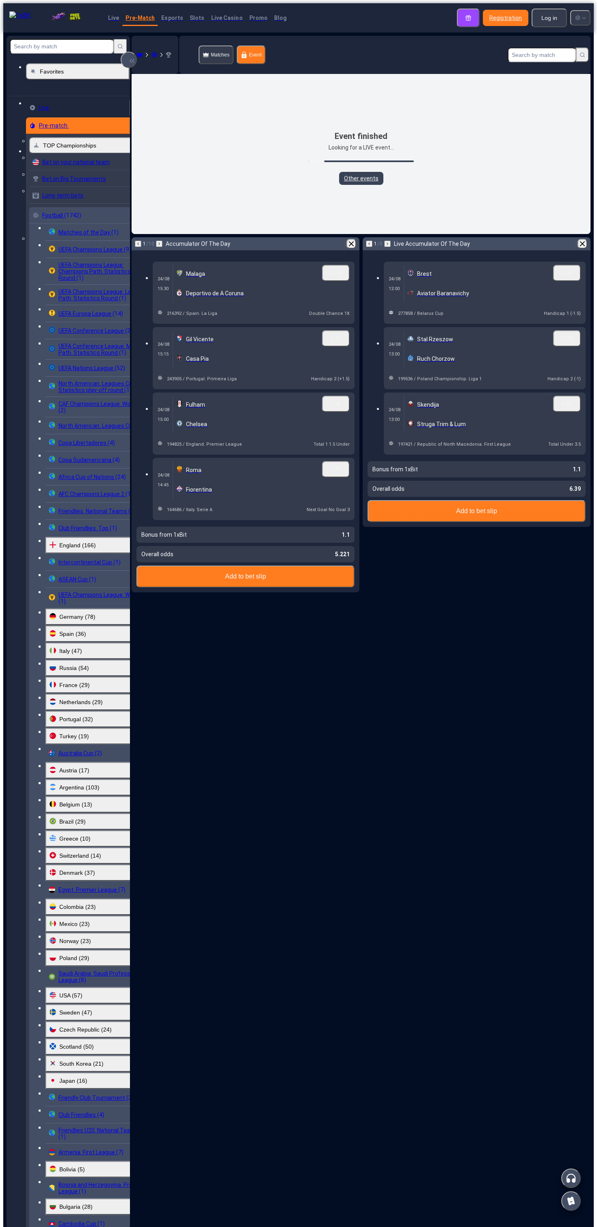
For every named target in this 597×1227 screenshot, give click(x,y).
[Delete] (351, 244)
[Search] (120, 46)
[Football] (154, 55)
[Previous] (138, 244)
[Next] (159, 244)
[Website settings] (580, 18)
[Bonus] (468, 18)
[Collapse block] (129, 60)
